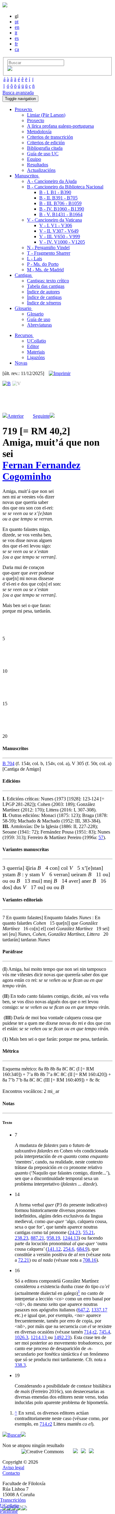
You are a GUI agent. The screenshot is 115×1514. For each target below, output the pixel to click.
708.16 (89, 1260)
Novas (21, 363)
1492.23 (62, 1337)
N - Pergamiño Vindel (48, 247)
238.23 (21, 1238)
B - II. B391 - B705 (58, 197)
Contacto (11, 1473)
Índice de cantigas (44, 297)
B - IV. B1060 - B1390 (61, 208)
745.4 (104, 1331)
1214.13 (39, 1337)
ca (17, 49)
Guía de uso (38, 319)
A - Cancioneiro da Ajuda (52, 181)
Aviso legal (13, 1467)
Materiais (36, 351)
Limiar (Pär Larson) (46, 115)
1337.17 (99, 1309)
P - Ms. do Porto (43, 264)
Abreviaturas (39, 324)
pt (16, 21)
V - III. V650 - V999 (59, 236)
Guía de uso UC (43, 153)
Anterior (15, 416)
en (17, 27)
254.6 (68, 1249)
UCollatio (36, 340)
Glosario (35, 313)
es (17, 38)
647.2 (83, 1309)
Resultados (37, 164)
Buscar (14, 1435)
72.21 (23, 1260)
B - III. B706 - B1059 (60, 203)
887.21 (37, 1238)
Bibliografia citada (45, 148)
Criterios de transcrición (50, 137)
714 (87, 1331)
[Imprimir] (60, 373)
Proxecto (35, 120)
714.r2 (46, 1424)
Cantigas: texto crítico (48, 280)
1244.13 (71, 1238)
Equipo (34, 159)
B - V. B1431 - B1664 (60, 214)
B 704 (8, 763)
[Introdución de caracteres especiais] (9, 69)
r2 (95, 1331)
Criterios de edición (46, 142)
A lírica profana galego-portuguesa (60, 126)
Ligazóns (36, 357)
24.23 (74, 1232)
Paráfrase (9, 1511)
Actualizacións (41, 170)
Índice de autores (43, 291)
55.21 (88, 1232)
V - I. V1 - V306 (55, 225)
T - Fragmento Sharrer (48, 253)
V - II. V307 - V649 (59, 231)
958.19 (53, 1238)
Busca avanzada (18, 92)
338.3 (20, 1365)
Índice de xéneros (44, 302)
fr (16, 43)
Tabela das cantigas (45, 286)
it (16, 32)
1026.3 (21, 1337)
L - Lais (34, 258)
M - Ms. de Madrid (45, 269)
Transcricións (13, 1500)
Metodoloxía (39, 131)
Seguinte (41, 416)
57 (100, 837)
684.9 (82, 1249)
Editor (33, 346)
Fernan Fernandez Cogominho (41, 470)
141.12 (54, 1249)
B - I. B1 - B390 (55, 192)
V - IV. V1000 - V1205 (62, 242)
